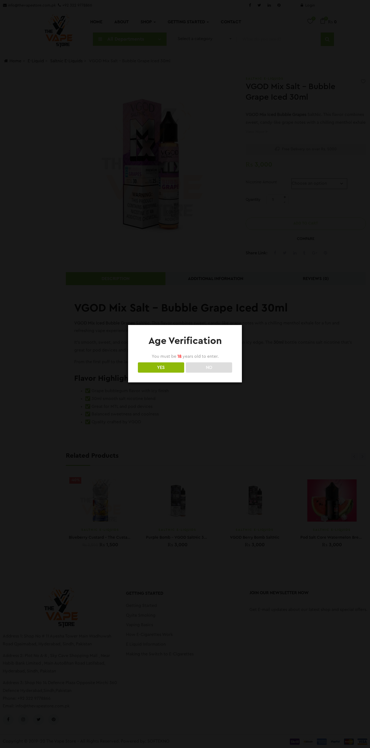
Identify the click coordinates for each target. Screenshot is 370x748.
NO (209, 367)
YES (161, 367)
